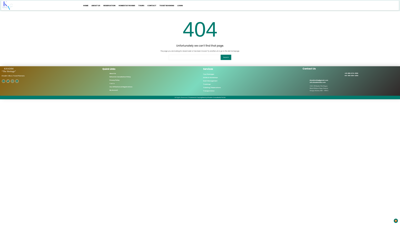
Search (226, 57)
